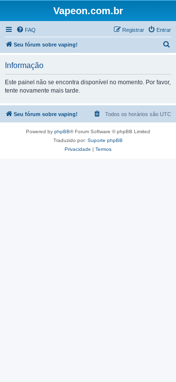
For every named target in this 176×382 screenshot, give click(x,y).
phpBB (62, 131)
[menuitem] (26, 30)
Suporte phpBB (105, 140)
